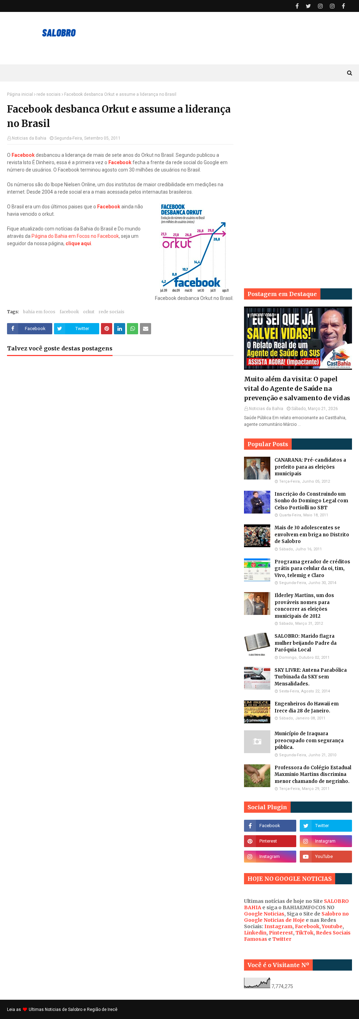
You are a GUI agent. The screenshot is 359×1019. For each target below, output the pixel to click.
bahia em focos (39, 311)
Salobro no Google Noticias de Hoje (296, 917)
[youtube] (326, 857)
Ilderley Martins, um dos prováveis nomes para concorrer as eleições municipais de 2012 (304, 605)
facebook (69, 311)
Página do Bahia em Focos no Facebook (75, 236)
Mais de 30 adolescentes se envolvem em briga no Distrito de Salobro (312, 534)
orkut (88, 311)
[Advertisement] (298, 136)
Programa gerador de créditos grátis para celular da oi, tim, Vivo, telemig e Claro (312, 568)
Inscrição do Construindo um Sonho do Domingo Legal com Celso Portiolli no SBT (311, 501)
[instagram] (320, 6)
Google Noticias (264, 914)
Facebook (307, 926)
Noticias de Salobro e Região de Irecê (81, 1009)
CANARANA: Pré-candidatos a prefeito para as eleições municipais (310, 467)
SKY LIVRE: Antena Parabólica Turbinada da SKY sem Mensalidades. (311, 677)
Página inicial (20, 94)
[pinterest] (270, 841)
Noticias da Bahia (29, 138)
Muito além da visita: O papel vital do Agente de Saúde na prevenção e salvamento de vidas (297, 388)
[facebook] (297, 6)
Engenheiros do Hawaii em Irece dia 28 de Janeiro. (307, 707)
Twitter (281, 939)
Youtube (332, 926)
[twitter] (308, 6)
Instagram (278, 926)
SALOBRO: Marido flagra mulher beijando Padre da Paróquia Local (306, 643)
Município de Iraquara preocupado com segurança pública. (309, 740)
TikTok (304, 933)
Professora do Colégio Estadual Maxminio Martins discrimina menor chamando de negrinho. (313, 774)
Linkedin (255, 933)
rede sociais (48, 94)
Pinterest (281, 933)
